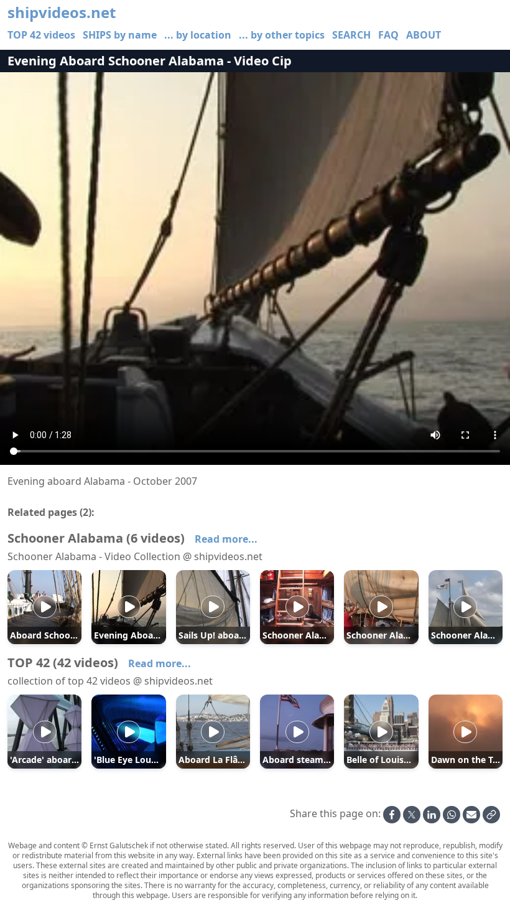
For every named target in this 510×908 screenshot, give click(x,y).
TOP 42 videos (41, 35)
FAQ (388, 35)
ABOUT (423, 35)
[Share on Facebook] (392, 814)
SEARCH (351, 35)
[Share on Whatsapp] (451, 814)
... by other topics (282, 35)
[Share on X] (411, 814)
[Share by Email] (471, 814)
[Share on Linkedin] (431, 814)
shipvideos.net (61, 12)
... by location (197, 35)
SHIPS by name (120, 35)
